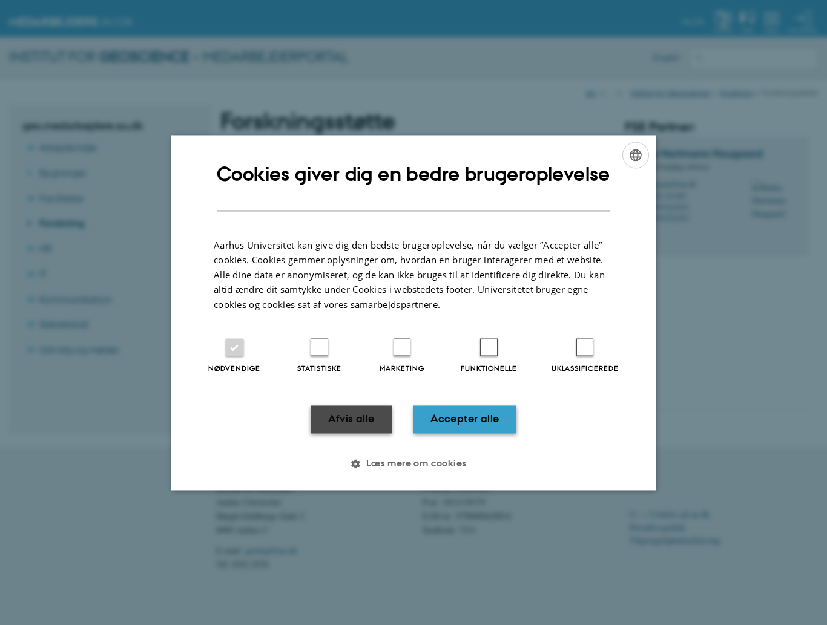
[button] (413, 463)
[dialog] (413, 312)
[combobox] (636, 155)
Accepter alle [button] (464, 419)
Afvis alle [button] (351, 419)
